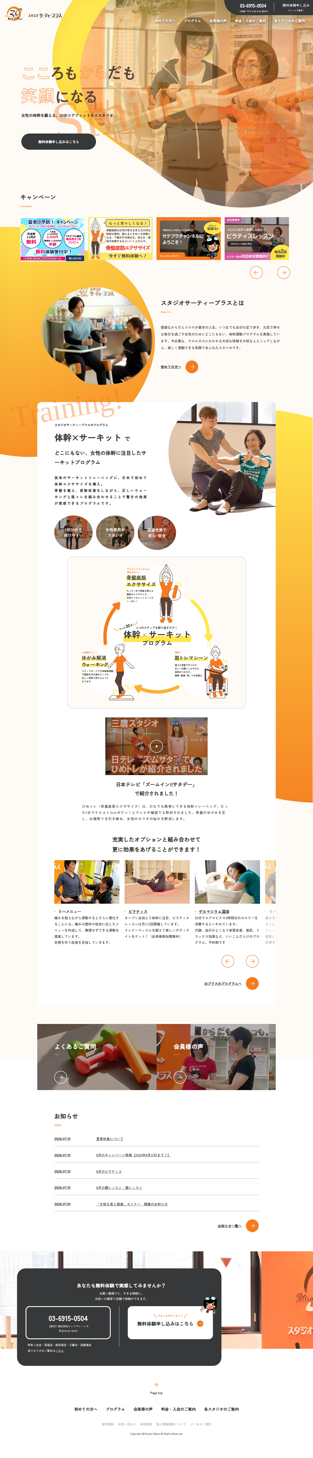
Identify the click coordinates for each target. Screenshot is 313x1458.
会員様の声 (218, 20)
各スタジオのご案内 (289, 20)
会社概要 (146, 1424)
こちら (59, 1351)
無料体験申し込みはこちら (58, 141)
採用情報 (108, 1424)
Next (283, 272)
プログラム (192, 20)
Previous (256, 272)
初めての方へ (165, 20)
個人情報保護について (171, 1424)
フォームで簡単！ (296, 7)
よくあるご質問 (200, 1424)
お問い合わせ (127, 1424)
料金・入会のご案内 (250, 20)
